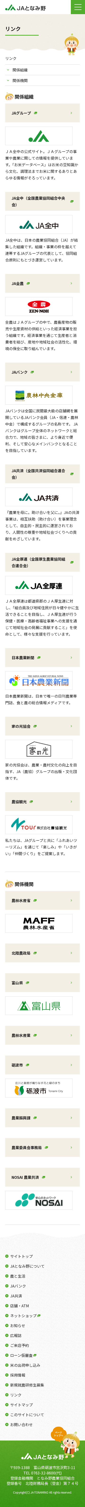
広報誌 (15, 1335)
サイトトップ (21, 1256)
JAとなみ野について (27, 1266)
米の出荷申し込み (25, 1365)
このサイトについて (27, 1414)
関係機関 (20, 80)
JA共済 (16, 1296)
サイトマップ (21, 1405)
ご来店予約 (19, 1345)
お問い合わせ (21, 1424)
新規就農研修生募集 (27, 1385)
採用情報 (17, 1375)
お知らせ (17, 1325)
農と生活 (17, 1276)
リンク (15, 1395)
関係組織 (20, 70)
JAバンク (18, 1286)
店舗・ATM (19, 1305)
